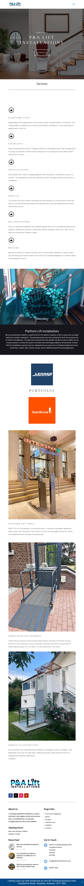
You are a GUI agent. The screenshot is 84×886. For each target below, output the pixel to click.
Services (48, 819)
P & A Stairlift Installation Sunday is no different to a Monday (26, 855)
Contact (42, 53)
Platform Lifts (50, 822)
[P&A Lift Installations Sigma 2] (42, 474)
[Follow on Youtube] (26, 795)
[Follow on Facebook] (10, 795)
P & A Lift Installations (53, 814)
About (47, 817)
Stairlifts (48, 825)
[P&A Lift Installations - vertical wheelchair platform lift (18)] (42, 587)
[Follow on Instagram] (21, 795)
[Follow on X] (16, 795)
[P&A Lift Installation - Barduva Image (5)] (42, 740)
